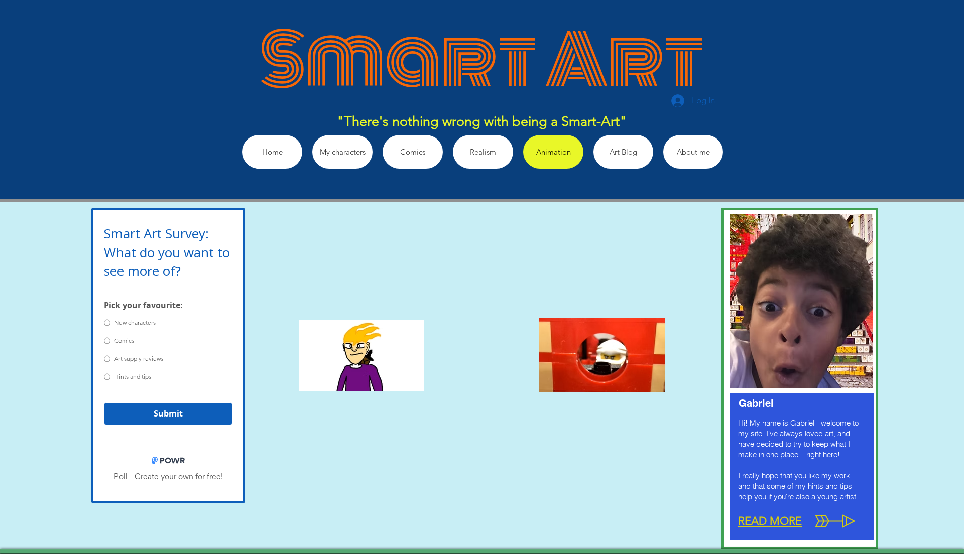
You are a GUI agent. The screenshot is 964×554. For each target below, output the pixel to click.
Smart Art (482, 60)
